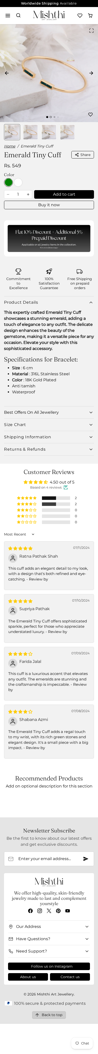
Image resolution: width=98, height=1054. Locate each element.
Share (85, 154)
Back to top (52, 1015)
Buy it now (49, 204)
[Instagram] (39, 910)
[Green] (8, 182)
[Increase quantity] (28, 194)
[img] (20, 548)
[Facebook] (30, 910)
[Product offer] (49, 238)
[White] (18, 182)
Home (9, 146)
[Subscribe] (86, 859)
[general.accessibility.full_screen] (91, 30)
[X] (49, 910)
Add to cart (64, 194)
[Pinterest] (58, 910)
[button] (8, 15)
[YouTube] (67, 910)
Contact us (70, 977)
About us (28, 977)
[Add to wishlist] (90, 114)
